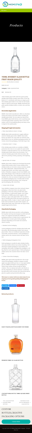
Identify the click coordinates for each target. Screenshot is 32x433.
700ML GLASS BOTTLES (13, 88)
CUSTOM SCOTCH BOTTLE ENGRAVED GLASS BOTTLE (22, 402)
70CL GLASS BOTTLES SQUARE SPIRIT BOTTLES (8, 402)
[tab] (3, 92)
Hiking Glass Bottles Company (18, 428)
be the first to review (13, 81)
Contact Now (16, 421)
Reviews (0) (8, 92)
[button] (4, 10)
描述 (3, 92)
